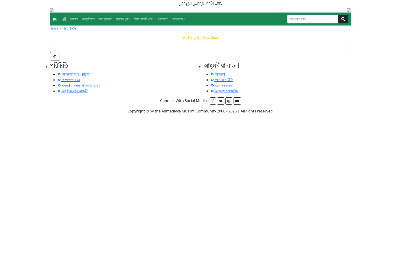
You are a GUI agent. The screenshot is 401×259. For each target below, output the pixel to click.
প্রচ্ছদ (54, 28)
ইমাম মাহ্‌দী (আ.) (144, 19)
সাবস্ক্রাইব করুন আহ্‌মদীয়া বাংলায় (80, 85)
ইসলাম (74, 19)
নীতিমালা (219, 74)
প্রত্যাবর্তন (69, 28)
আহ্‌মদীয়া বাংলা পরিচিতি (75, 74)
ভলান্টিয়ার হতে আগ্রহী (74, 90)
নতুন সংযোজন (223, 85)
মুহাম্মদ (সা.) (123, 19)
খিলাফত (163, 19)
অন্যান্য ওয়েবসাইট (226, 90)
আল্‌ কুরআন (105, 19)
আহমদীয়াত (88, 19)
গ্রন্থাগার (177, 19)
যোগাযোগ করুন (70, 79)
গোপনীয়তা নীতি (223, 79)
